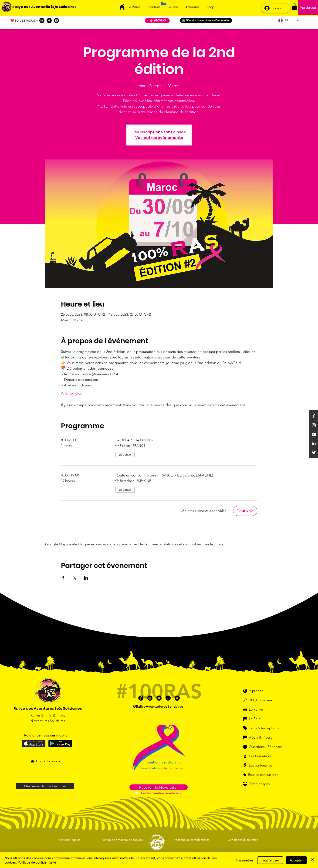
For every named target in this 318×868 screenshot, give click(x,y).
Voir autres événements (159, 137)
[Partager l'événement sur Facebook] (63, 578)
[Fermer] (312, 860)
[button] (294, 6)
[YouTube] (313, 434)
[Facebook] (49, 20)
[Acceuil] (122, 7)
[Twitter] (313, 452)
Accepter (296, 860)
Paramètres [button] (245, 860)
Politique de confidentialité (37, 862)
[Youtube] (56, 20)
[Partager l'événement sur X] (74, 578)
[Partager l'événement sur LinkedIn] (86, 578)
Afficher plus (71, 393)
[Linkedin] (313, 443)
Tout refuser (270, 860)
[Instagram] (41, 20)
